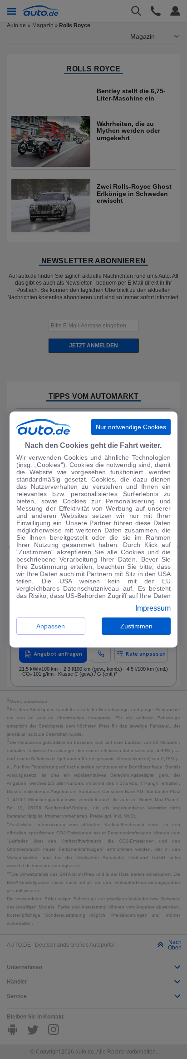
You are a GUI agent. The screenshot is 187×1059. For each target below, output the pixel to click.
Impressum (153, 608)
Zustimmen (136, 626)
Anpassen (50, 626)
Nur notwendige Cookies (131, 427)
